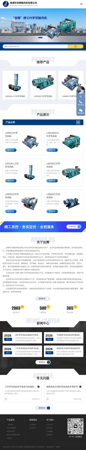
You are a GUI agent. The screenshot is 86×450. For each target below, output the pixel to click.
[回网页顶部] (81, 97)
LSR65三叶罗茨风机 (70, 96)
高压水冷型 (11, 431)
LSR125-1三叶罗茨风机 (15, 96)
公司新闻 (32, 424)
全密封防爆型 (11, 428)
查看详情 (11, 150)
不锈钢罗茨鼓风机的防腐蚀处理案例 (69, 335)
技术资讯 (32, 428)
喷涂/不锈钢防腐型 (13, 435)
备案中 (58, 447)
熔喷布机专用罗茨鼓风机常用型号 (69, 348)
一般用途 (10, 424)
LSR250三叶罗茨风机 (53, 196)
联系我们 (49, 435)
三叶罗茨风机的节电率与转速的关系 (27, 348)
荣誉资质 (49, 428)
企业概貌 (49, 431)
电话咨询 (81, 105)
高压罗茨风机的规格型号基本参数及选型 (27, 335)
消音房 (9, 438)
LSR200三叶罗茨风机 (12, 196)
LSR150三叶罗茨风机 (43, 96)
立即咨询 (72, 226)
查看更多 (42, 298)
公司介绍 (49, 424)
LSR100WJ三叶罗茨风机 (52, 134)
